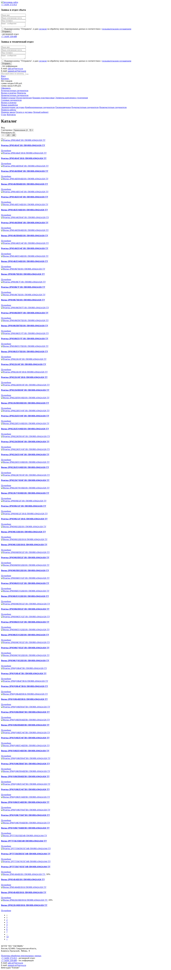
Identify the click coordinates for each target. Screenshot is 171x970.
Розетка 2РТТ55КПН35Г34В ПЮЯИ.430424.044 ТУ (25, 854)
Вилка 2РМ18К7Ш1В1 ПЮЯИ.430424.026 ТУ (23, 300)
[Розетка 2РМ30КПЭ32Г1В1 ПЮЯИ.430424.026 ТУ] (25, 616)
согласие (43, 29)
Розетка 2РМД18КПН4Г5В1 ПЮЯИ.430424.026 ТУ (25, 764)
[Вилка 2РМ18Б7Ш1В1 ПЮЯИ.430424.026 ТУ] (23, 269)
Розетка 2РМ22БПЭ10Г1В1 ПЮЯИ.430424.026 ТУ (25, 416)
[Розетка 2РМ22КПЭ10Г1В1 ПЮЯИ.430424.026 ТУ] (25, 449)
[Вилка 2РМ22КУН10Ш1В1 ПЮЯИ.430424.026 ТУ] (25, 488)
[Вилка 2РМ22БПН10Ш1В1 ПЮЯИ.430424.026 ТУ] (25, 398)
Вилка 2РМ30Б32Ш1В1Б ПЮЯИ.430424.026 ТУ (24, 544)
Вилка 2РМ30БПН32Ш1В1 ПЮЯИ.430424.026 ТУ (25, 570)
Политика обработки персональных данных (21, 956)
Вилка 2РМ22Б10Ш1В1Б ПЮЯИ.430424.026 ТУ (24, 905)
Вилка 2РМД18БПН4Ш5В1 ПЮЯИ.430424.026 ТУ (25, 725)
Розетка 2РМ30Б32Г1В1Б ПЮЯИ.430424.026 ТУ (24, 519)
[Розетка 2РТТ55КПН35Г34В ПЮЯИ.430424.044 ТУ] (26, 848)
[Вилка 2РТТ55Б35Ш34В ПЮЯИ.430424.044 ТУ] (24, 835)
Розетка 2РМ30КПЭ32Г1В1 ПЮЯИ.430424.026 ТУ (25, 622)
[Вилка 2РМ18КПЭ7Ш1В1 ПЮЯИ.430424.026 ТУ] (24, 346)
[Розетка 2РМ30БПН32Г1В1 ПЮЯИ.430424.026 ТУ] (25, 552)
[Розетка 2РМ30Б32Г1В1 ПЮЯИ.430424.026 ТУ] (23, 501)
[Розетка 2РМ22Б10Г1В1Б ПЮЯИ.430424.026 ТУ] (24, 372)
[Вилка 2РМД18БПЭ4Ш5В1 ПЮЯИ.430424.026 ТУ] (25, 745)
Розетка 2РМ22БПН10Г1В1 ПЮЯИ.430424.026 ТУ (25, 390)
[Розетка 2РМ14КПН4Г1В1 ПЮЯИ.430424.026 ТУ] (25, 217)
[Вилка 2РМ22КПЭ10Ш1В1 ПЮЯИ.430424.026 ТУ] (25, 462)
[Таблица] (5, 138)
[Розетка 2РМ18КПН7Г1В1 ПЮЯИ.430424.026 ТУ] (25, 307)
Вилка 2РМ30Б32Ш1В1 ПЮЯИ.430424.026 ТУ (23, 532)
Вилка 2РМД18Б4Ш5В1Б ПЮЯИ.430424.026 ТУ (24, 699)
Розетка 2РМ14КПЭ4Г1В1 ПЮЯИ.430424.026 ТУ (24, 248)
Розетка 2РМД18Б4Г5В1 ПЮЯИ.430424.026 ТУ (24, 673)
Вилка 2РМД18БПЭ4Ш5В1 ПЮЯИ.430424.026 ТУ (25, 751)
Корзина (5, 78)
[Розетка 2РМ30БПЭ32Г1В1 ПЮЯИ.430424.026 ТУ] (25, 578)
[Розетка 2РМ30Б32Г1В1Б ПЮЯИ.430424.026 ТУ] (24, 513)
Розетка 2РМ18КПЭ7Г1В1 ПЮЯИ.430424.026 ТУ (24, 338)
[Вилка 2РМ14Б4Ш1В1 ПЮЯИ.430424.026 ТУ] (23, 874)
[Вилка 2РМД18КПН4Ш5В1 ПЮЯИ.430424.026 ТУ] (25, 771)
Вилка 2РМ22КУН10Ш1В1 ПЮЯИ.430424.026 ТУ (25, 493)
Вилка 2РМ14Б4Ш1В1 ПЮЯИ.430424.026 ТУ (23, 879)
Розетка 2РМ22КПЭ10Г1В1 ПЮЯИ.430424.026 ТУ (25, 454)
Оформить (6, 88)
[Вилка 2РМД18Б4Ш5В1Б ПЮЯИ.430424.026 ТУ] (24, 694)
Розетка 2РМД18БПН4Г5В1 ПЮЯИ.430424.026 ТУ (25, 712)
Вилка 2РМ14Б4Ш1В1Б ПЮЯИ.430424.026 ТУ (23, 892)
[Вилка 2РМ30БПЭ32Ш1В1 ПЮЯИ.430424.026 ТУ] (25, 591)
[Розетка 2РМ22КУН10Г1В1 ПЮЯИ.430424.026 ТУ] (25, 475)
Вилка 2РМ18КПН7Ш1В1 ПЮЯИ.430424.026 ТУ (24, 325)
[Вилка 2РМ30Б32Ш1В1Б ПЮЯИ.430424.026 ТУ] (24, 539)
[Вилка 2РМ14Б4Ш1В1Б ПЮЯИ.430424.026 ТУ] (23, 887)
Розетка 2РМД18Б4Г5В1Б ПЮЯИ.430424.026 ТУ (24, 686)
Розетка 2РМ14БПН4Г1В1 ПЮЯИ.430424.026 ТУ (24, 171)
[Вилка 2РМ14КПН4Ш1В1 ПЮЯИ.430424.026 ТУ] (25, 230)
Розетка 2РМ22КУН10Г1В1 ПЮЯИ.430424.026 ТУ (25, 480)
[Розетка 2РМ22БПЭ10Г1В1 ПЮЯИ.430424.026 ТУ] (25, 410)
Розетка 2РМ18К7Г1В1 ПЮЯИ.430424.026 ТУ (23, 287)
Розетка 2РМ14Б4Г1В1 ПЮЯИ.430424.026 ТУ (23, 145)
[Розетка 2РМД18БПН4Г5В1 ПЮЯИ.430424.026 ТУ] (25, 707)
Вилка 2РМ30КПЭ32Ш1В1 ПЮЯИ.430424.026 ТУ (25, 635)
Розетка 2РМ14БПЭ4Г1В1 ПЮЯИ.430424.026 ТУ (24, 197)
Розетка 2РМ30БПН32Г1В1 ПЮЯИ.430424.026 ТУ (25, 557)
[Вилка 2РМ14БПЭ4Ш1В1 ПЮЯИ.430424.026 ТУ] (24, 204)
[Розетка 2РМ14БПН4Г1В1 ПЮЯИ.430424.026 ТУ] (25, 166)
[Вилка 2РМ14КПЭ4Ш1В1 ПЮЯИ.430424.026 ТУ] (24, 256)
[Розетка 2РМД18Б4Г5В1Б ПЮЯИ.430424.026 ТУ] (24, 681)
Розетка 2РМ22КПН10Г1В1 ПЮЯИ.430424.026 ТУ (25, 441)
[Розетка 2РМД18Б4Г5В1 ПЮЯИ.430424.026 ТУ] (24, 668)
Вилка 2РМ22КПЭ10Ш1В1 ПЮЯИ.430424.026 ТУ (25, 467)
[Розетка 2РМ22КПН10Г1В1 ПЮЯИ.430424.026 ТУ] (25, 436)
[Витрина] (2, 138)
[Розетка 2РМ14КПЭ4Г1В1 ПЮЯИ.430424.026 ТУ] (25, 243)
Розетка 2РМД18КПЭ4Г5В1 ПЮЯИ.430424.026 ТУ (25, 789)
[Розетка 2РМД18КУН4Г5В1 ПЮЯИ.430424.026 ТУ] (25, 810)
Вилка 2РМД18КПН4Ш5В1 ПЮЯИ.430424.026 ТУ (25, 776)
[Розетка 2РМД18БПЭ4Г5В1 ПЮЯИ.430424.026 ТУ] (25, 732)
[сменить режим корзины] (9, 78)
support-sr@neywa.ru (17, 71)
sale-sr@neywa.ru (15, 68)
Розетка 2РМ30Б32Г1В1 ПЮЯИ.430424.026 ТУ (23, 506)
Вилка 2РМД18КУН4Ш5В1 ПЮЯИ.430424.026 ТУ (25, 828)
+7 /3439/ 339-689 (9, 960)
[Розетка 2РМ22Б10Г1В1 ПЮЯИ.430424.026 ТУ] (23, 359)
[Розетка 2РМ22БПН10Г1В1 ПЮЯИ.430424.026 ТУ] (25, 385)
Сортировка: (7, 130)
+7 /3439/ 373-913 (9, 958)
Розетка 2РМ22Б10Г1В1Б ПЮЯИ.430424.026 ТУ (24, 377)
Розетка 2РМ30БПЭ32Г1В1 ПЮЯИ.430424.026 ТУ (25, 583)
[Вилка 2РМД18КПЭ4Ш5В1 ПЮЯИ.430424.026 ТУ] (25, 797)
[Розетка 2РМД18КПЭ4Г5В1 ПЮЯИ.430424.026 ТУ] (25, 784)
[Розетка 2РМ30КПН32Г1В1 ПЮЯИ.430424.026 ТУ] (25, 604)
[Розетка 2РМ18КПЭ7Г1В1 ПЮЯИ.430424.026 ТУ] (25, 333)
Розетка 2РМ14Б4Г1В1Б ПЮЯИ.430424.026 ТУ (24, 158)
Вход (3, 76)
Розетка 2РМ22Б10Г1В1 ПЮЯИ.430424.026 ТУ (23, 364)
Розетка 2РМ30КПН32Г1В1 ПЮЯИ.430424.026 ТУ (25, 609)
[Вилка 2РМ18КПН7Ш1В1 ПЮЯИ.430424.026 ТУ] (25, 320)
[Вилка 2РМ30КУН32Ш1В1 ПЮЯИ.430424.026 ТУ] (25, 655)
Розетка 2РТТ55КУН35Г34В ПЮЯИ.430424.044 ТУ (25, 867)
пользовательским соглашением (116, 29)
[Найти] (27, 74)
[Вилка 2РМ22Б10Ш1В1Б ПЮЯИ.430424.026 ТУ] (24, 900)
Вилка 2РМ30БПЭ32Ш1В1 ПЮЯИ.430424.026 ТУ (25, 596)
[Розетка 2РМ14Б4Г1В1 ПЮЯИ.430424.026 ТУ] (23, 140)
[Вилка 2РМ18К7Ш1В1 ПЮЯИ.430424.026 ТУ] (23, 295)
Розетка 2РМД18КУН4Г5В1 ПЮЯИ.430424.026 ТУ (25, 815)
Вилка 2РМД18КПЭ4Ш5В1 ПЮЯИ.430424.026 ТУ (25, 802)
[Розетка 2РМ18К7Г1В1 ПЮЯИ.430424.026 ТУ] (23, 282)
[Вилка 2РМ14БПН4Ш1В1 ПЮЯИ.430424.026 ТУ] (24, 179)
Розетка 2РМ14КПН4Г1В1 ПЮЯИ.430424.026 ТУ (24, 222)
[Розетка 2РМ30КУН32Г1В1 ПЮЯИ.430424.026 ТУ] (25, 642)
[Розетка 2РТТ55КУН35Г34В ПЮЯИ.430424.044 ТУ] (26, 861)
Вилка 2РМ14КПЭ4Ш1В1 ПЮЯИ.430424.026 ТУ (24, 261)
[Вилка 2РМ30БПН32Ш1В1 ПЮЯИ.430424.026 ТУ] (25, 565)
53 (7, 937)
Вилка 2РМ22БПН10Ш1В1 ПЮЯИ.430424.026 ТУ (25, 403)
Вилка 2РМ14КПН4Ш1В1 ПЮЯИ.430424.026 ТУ (24, 235)
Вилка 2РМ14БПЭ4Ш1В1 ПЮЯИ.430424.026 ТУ (24, 210)
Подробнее (6, 150)
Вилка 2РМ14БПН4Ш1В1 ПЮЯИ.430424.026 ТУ (24, 184)
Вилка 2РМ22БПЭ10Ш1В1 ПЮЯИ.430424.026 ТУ (25, 429)
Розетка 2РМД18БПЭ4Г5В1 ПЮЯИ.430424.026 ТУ (25, 738)
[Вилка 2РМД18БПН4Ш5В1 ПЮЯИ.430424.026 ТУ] (25, 720)
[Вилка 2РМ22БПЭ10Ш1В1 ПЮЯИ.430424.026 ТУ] (25, 423)
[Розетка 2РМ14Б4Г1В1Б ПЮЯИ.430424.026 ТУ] (24, 153)
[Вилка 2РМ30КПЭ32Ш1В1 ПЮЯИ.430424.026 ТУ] (25, 629)
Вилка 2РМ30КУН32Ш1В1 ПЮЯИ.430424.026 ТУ (25, 660)
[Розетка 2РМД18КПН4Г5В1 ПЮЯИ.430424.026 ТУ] (25, 758)
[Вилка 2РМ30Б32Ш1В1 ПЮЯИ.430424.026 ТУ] (23, 526)
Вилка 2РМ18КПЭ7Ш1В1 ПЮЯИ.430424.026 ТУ (24, 351)
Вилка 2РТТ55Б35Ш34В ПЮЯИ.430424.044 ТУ (24, 841)
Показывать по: (8, 132)
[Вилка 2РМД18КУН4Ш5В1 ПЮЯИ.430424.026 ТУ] (25, 823)
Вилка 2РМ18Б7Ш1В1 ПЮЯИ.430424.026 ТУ (23, 274)
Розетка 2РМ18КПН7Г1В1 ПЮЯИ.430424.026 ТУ (24, 313)
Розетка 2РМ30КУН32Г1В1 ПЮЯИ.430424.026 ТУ (25, 648)
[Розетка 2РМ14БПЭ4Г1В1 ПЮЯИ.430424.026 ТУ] (24, 192)
